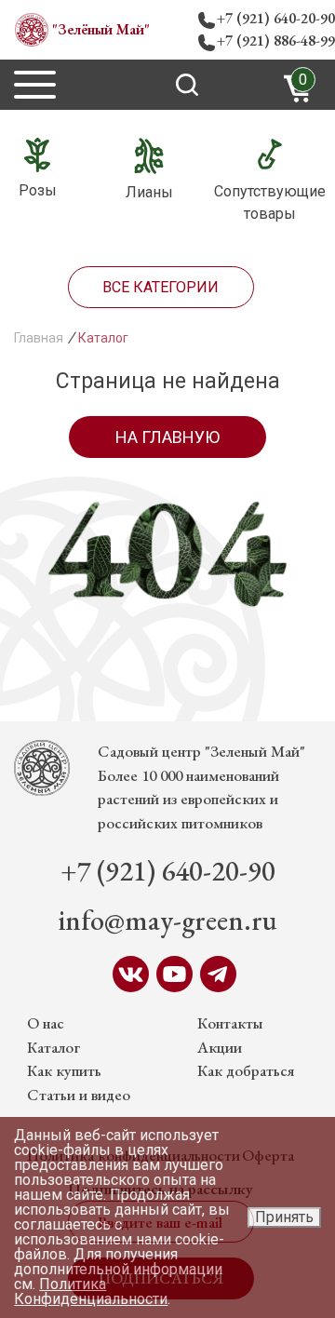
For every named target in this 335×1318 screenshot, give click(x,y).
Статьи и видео (78, 1094)
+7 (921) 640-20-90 (276, 18)
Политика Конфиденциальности (91, 1291)
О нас (45, 1023)
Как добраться (245, 1070)
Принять (284, 1217)
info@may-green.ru (168, 920)
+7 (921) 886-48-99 (276, 40)
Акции (219, 1047)
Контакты (230, 1023)
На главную (167, 437)
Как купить (64, 1070)
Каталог (53, 1047)
